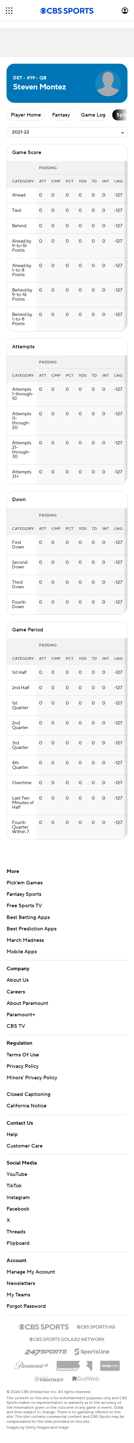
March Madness (25, 940)
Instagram (18, 1197)
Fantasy (61, 115)
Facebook (18, 1209)
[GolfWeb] (86, 1379)
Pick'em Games (25, 883)
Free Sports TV (24, 905)
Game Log (93, 115)
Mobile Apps (22, 951)
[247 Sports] (46, 1350)
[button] (9, 10)
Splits (123, 115)
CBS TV (16, 1026)
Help (12, 1134)
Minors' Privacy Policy (32, 1077)
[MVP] (110, 1363)
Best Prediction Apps (32, 929)
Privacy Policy (23, 1066)
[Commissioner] (74, 1363)
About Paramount (27, 1003)
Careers (16, 992)
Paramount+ (21, 1014)
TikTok (14, 1185)
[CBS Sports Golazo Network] (67, 1338)
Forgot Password (26, 1306)
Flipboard (18, 1243)
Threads (16, 1232)
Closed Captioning (28, 1094)
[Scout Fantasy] (49, 1378)
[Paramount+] (32, 1364)
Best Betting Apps (28, 917)
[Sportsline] (92, 1350)
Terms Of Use (23, 1055)
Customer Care (25, 1146)
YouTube (17, 1174)
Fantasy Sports (24, 894)
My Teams (18, 1295)
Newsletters (21, 1283)
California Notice (27, 1105)
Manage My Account (31, 1272)
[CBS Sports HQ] (96, 1326)
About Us (18, 980)
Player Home (26, 115)
